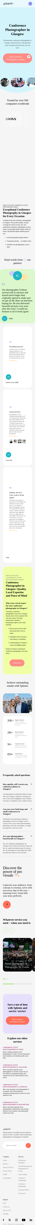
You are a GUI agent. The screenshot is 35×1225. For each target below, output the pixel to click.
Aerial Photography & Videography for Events (25, 1168)
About (5, 1160)
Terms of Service (8, 1167)
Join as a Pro (7, 1210)
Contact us (6, 1207)
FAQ (4, 1203)
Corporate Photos (23, 1190)
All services (21, 1193)
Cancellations (7, 1178)
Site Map (5, 1214)
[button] (17, 58)
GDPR (5, 1174)
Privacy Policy (7, 1171)
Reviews (5, 1164)
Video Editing (22, 1174)
